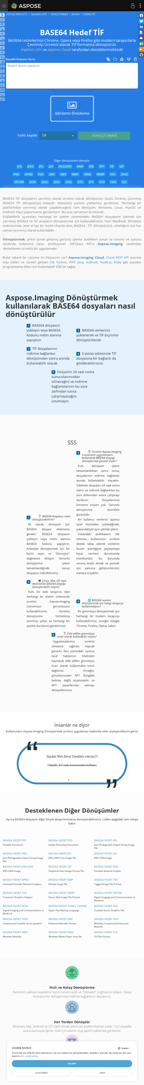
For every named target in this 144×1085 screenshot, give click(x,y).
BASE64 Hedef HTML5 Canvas (68, 906)
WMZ (87, 174)
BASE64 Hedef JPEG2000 (18, 866)
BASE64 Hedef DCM (15, 906)
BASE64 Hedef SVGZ (15, 919)
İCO (124, 182)
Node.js (105, 262)
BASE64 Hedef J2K (105, 853)
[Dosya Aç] (115, 60)
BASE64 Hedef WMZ (61, 932)
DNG (57, 182)
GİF (121, 166)
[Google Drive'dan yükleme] (122, 60)
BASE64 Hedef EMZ (106, 919)
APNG (28, 174)
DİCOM (19, 182)
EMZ (63, 174)
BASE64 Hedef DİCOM (108, 893)
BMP (80, 166)
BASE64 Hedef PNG (106, 866)
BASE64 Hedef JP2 (60, 853)
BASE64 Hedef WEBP (62, 893)
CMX (113, 182)
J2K (51, 166)
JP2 (41, 166)
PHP (72, 262)
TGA (41, 174)
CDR (102, 182)
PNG (16, 174)
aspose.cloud (59, 49)
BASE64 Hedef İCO (106, 932)
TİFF (101, 166)
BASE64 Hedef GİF (60, 866)
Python (61, 262)
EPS (91, 182)
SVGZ (124, 174)
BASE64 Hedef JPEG (15, 853)
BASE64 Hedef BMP (61, 879)
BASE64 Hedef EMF (61, 919)
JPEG (31, 166)
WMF (75, 174)
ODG (68, 182)
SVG (112, 174)
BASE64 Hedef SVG (106, 906)
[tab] (68, 778)
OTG (80, 182)
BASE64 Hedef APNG (16, 879)
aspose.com (31, 49)
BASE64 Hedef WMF (15, 932)
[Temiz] (135, 60)
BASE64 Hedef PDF (14, 840)
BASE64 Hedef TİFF (106, 879)
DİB (91, 166)
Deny (102, 1073)
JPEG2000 (65, 166)
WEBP (100, 174)
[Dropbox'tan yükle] (129, 60)
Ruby (117, 262)
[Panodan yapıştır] (108, 60)
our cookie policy (29, 1056)
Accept (72, 1064)
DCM (32, 182)
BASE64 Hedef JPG (105, 840)
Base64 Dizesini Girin (20, 59)
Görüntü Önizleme (72, 113)
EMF (52, 174)
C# (52, 262)
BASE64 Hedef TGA (15, 893)
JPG (19, 166)
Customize (41, 1073)
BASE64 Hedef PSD (60, 840)
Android (92, 262)
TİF (44, 135)
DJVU (44, 182)
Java (80, 262)
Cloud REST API (117, 257)
